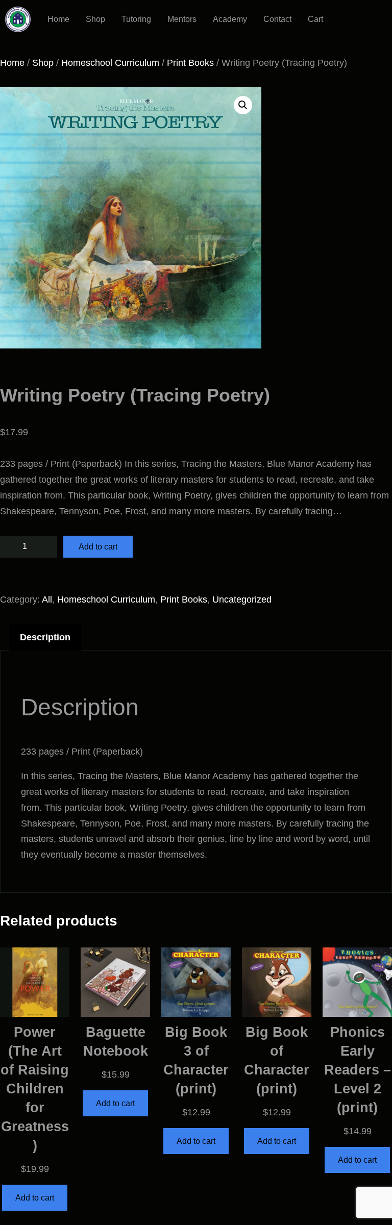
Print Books (190, 63)
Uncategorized (242, 599)
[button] (243, 105)
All (47, 599)
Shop (43, 63)
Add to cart (98, 546)
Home (12, 63)
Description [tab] (45, 637)
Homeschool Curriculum (110, 63)
